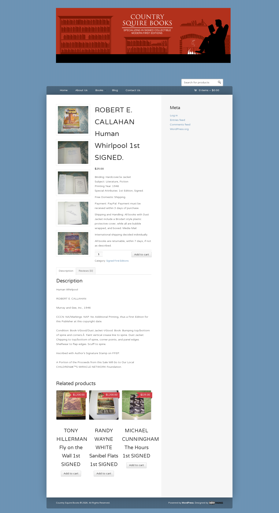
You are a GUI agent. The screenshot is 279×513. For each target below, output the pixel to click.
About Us (81, 90)
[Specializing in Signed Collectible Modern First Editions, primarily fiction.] (143, 63)
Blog (115, 90)
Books (97, 91)
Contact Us (133, 90)
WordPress (188, 503)
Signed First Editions (117, 261)
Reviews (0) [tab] (86, 270)
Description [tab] (66, 270)
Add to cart (141, 254)
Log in (174, 115)
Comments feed (180, 124)
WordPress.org (179, 129)
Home (64, 90)
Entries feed (177, 120)
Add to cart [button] (71, 473)
